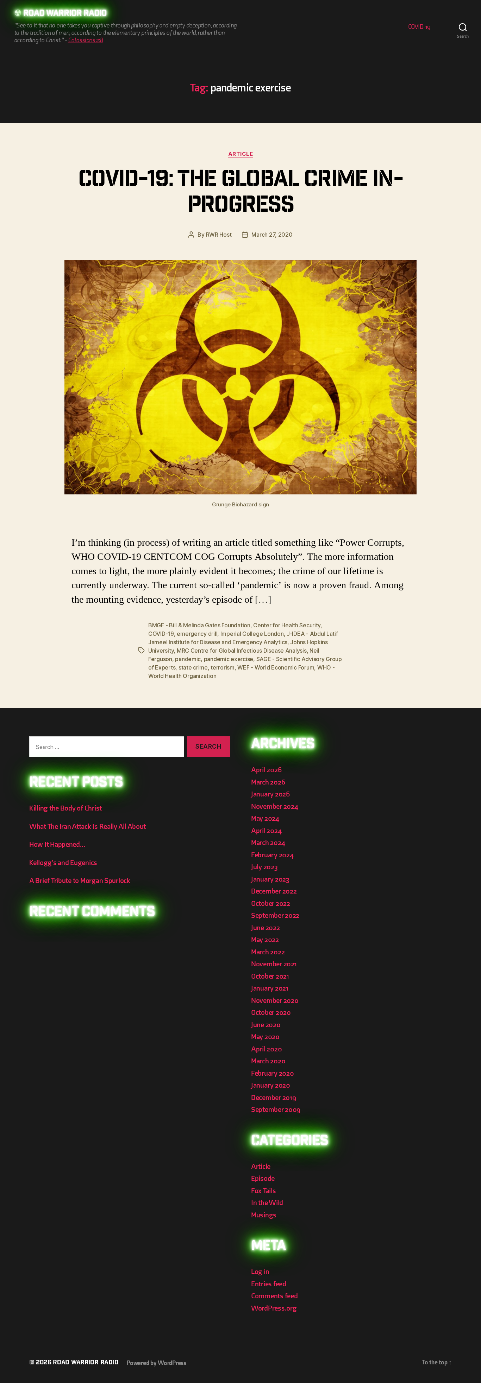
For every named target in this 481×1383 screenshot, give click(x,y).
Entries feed (268, 1284)
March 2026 (268, 782)
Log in (260, 1271)
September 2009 (275, 1109)
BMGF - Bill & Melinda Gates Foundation (199, 625)
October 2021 (270, 976)
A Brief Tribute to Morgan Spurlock (79, 880)
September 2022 (275, 915)
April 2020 (266, 1049)
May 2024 (265, 818)
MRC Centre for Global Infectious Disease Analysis (242, 650)
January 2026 (270, 794)
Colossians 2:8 (85, 40)
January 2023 (270, 879)
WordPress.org (274, 1308)
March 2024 (268, 842)
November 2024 (274, 806)
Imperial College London (252, 633)
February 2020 (272, 1073)
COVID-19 (419, 27)
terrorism (223, 667)
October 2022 (270, 903)
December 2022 (274, 891)
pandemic (188, 658)
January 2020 (270, 1085)
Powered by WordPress (156, 1363)
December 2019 (273, 1097)
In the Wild (267, 1202)
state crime (193, 667)
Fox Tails (263, 1190)
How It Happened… (57, 844)
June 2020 (266, 1024)
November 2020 (275, 1000)
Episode (263, 1178)
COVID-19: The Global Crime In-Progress (240, 194)
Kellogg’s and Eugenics (63, 862)
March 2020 (268, 1061)
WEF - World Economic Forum (275, 667)
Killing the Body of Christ (65, 808)
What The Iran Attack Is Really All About (87, 826)
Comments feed (274, 1296)
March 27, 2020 (271, 234)
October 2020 (271, 1012)
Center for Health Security (286, 625)
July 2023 (264, 867)
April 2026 (266, 770)
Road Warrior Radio (65, 14)
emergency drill (197, 633)
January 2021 (269, 988)
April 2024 (266, 830)
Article (240, 154)
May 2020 (265, 1036)
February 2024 (272, 855)
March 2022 (268, 952)
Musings (263, 1215)
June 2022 (265, 927)
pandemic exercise (228, 658)
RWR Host (219, 234)
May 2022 (265, 939)
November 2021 (274, 964)
